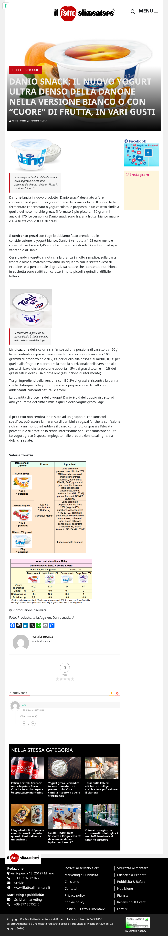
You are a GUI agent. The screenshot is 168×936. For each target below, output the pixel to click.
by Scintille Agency (135, 930)
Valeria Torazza (18, 120)
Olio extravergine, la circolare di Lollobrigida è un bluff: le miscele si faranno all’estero (101, 834)
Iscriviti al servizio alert (82, 868)
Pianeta (122, 895)
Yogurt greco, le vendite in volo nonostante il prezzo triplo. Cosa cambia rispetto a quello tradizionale (64, 789)
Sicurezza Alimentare (132, 868)
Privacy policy (75, 895)
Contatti (71, 888)
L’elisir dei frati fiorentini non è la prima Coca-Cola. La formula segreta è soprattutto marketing (27, 787)
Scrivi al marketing (28, 899)
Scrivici (19, 883)
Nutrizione (125, 888)
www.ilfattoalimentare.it (32, 887)
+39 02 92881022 (26, 878)
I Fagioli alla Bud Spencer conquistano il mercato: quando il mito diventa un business (27, 834)
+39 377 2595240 (26, 904)
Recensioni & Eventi (131, 902)
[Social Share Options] (129, 205)
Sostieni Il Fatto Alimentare (85, 909)
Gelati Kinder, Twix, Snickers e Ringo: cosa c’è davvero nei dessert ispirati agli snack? (64, 837)
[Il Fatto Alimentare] (84, 12)
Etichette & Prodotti (132, 875)
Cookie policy (74, 902)
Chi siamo (72, 881)
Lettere (122, 909)
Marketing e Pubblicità (81, 875)
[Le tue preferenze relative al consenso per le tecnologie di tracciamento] (6, 6)
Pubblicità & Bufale (131, 881)
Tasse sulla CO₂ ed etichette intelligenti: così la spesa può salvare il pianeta (101, 787)
